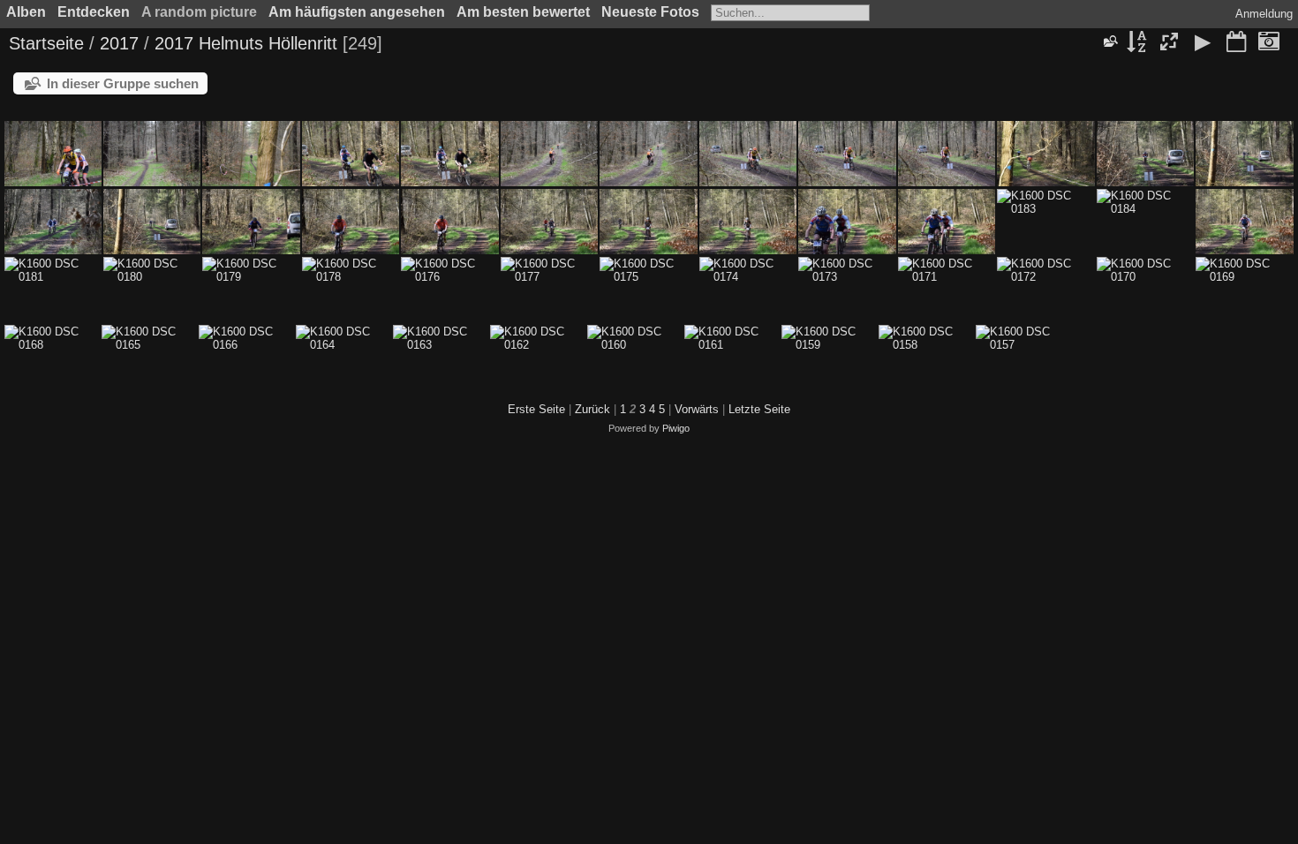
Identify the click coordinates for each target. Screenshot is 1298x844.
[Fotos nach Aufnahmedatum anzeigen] (1269, 43)
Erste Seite (536, 409)
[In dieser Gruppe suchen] (1110, 41)
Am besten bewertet (523, 11)
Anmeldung (1264, 13)
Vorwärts (697, 409)
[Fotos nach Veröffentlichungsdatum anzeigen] (1236, 43)
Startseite (46, 43)
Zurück (592, 409)
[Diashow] (1203, 43)
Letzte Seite (759, 409)
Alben (26, 11)
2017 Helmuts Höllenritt (246, 43)
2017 (119, 43)
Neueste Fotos (650, 11)
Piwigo (676, 428)
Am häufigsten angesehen (356, 11)
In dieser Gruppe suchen (123, 83)
